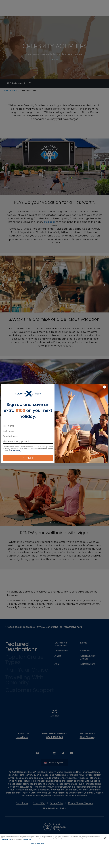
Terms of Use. (27, 839)
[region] (54, 840)
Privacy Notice (6, 839)
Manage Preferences (37, 843)
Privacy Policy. (15, 451)
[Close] (105, 838)
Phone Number (11, 442)
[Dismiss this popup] (104, 387)
